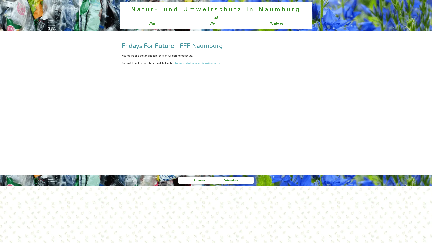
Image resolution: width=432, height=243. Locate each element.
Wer (213, 24)
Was (151, 24)
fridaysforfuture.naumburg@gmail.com (199, 63)
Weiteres (277, 24)
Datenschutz (231, 180)
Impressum (200, 180)
